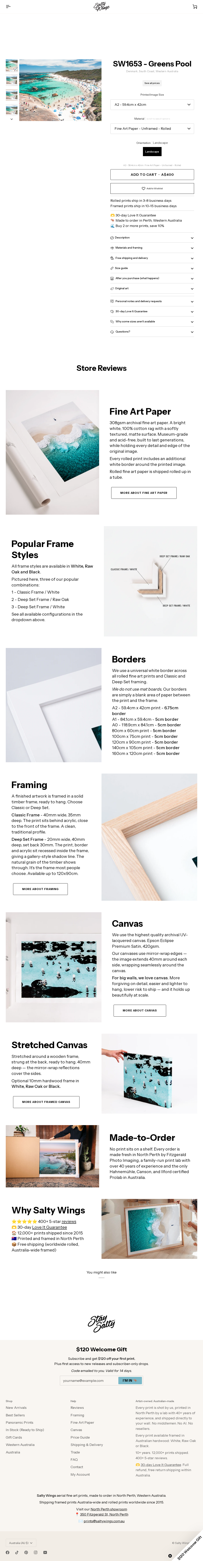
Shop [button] (9, 1401)
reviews (69, 1221)
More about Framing (40, 889)
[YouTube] (45, 1552)
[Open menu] (12, 6)
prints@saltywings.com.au (104, 1521)
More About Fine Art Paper (144, 492)
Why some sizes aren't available (135, 321)
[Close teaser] (170, 1556)
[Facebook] (7, 1552)
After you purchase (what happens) (137, 278)
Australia (13, 1452)
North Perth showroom (109, 1509)
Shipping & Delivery (87, 1445)
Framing (77, 1415)
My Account (80, 1474)
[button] (187, 1545)
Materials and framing (128, 247)
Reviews (77, 1407)
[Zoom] (60, 90)
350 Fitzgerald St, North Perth (104, 1514)
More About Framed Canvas (46, 1101)
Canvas (76, 1430)
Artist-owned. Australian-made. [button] (155, 1401)
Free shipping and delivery (131, 258)
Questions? (122, 331)
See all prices (152, 83)
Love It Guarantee (49, 1227)
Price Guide (80, 1437)
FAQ (74, 1459)
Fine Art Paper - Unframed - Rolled (143, 128)
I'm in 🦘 (130, 1380)
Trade (75, 1452)
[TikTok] (16, 1552)
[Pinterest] (26, 1552)
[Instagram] (35, 1552)
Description (122, 237)
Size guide (121, 268)
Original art (121, 288)
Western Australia (20, 1445)
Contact (77, 1467)
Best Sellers (15, 1415)
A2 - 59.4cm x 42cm (130, 104)
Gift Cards (14, 1437)
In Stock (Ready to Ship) (25, 1430)
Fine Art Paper (82, 1422)
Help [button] (73, 1401)
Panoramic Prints (19, 1422)
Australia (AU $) (19, 1543)
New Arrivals (16, 1407)
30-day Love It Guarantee (131, 311)
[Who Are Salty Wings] (52, 1156)
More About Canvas (140, 1010)
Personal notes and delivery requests (138, 301)
